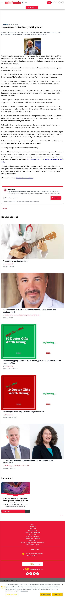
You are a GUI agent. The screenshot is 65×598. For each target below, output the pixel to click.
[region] (32, 590)
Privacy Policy (32, 541)
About (32, 524)
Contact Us (32, 528)
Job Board (32, 534)
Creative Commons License (24, 178)
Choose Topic (30, 7)
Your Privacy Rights (32, 545)
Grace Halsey (9, 366)
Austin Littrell (9, 264)
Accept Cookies (45, 594)
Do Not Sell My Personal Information (32, 543)
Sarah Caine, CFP (24, 466)
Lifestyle (4, 208)
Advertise (33, 526)
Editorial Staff (32, 530)
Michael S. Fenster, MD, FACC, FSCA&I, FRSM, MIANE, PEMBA (22, 315)
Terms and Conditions (32, 537)
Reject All (57, 594)
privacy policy (35, 201)
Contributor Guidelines (32, 539)
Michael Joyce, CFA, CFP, (12, 466)
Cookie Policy (24, 591)
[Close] (62, 585)
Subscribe (55, 198)
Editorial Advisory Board (32, 532)
